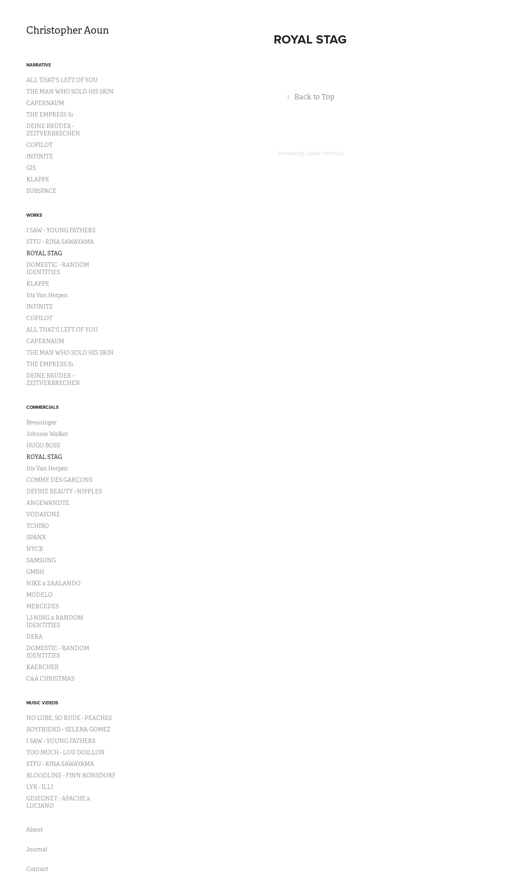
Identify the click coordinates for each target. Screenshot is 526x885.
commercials (42, 407)
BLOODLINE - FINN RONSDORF (70, 775)
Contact (37, 869)
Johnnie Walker (47, 434)
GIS (31, 168)
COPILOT (39, 145)
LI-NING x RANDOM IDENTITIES (54, 621)
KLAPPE (37, 179)
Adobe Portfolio (324, 153)
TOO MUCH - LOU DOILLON (65, 752)
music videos (42, 702)
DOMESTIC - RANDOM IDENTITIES (57, 268)
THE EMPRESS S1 (49, 114)
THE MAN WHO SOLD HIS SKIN (70, 91)
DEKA (34, 636)
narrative (38, 65)
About (34, 829)
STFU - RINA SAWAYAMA (60, 241)
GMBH (35, 571)
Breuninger (41, 422)
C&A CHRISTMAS (50, 678)
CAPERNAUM (45, 103)
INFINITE (39, 156)
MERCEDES (42, 606)
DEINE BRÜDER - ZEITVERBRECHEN (53, 129)
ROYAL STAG (44, 253)
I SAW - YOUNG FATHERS (60, 230)
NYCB (34, 549)
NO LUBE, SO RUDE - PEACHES (69, 718)
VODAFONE (43, 514)
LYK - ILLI (39, 787)
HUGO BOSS (43, 445)
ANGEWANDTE (47, 503)
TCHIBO (37, 526)
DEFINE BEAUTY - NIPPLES (64, 491)
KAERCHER (42, 667)
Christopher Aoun (67, 30)
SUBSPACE (41, 191)
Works (34, 215)
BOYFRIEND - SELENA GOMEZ (68, 729)
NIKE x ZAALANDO (53, 583)
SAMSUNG (41, 560)
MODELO (39, 594)
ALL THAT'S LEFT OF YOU (62, 80)
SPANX (36, 537)
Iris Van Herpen (47, 295)
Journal (36, 849)
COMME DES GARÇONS (59, 480)
